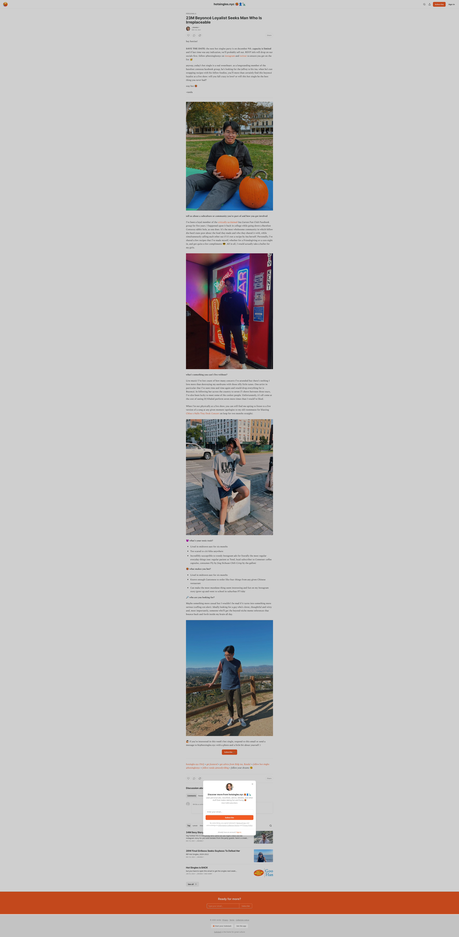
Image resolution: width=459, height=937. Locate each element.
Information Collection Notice (228, 825)
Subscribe (229, 817)
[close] (252, 784)
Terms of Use (241, 823)
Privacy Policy (247, 825)
